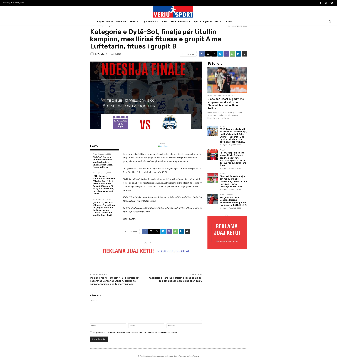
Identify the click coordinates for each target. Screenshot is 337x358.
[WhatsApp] (232, 54)
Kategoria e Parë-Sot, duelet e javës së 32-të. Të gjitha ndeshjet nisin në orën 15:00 (175, 279)
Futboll (93, 26)
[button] (330, 21)
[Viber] (226, 54)
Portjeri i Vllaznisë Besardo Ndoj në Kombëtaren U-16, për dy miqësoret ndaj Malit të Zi (233, 201)
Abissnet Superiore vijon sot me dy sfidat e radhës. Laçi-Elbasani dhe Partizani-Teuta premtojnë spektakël (233, 181)
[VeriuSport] (92, 54)
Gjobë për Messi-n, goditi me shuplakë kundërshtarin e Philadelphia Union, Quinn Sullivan (103, 162)
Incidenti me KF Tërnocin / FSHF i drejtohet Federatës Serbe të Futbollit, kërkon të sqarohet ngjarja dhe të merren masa (115, 281)
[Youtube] (331, 3)
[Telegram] (220, 54)
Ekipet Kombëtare (226, 195)
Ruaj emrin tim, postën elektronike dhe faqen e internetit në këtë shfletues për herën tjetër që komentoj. (136, 332)
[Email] (208, 54)
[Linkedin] (238, 54)
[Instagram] (326, 3)
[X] (214, 54)
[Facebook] (320, 3)
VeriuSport (102, 54)
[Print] (244, 54)
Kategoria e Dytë (105, 26)
